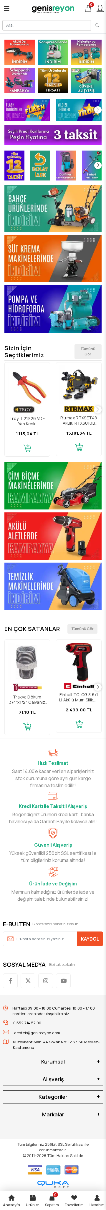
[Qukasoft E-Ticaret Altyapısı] (53, 1184)
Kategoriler (53, 1096)
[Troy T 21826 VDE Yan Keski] (27, 384)
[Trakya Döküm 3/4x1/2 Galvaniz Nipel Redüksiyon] (27, 662)
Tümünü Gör (87, 351)
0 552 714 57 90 (26, 1022)
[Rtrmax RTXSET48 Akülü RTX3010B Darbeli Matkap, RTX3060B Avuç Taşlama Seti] (78, 384)
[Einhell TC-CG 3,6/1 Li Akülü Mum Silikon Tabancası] (78, 662)
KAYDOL (90, 939)
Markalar (53, 1114)
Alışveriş (53, 1079)
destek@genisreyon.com (37, 1032)
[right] (98, 109)
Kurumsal (53, 1061)
